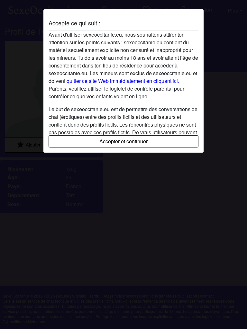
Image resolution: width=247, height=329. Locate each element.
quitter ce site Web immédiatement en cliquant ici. (123, 80)
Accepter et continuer (123, 141)
